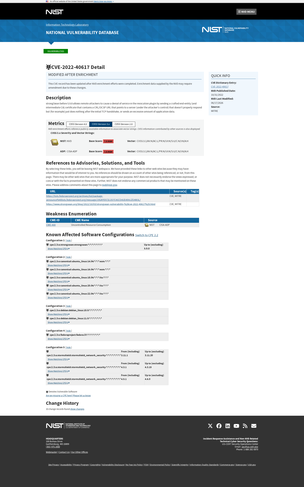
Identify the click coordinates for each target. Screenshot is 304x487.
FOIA (146, 464)
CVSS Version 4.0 (78, 124)
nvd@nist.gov (109, 185)
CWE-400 (51, 225)
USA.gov (252, 464)
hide (68, 240)
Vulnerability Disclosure (113, 464)
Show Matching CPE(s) (58, 248)
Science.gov (241, 464)
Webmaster (51, 452)
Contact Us (64, 452)
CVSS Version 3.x (101, 124)
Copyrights (95, 464)
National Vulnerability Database (82, 32)
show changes (77, 409)
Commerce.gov (227, 464)
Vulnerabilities (56, 51)
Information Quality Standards (204, 464)
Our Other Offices (79, 452)
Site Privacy (53, 464)
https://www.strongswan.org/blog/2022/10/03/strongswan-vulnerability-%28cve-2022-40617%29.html (100, 204)
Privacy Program (81, 464)
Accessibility (66, 464)
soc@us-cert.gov (250, 446)
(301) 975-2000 (53, 446)
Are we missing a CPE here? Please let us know (68, 395)
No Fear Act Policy (134, 464)
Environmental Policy (160, 464)
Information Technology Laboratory (67, 25)
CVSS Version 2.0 (124, 124)
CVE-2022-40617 (219, 86)
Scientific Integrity (180, 464)
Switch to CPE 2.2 (146, 235)
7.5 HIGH (108, 141)
